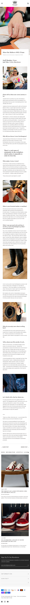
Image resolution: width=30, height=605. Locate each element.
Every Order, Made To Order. (6, 597)
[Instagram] (5, 601)
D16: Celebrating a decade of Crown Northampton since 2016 (12, 540)
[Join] (27, 565)
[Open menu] (3, 3)
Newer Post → (25, 447)
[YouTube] (7, 601)
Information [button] (6, 573)
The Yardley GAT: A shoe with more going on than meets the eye (14, 491)
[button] (15, 582)
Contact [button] (5, 578)
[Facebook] (2, 601)
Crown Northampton (6, 596)
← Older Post (5, 447)
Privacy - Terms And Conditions (19, 596)
